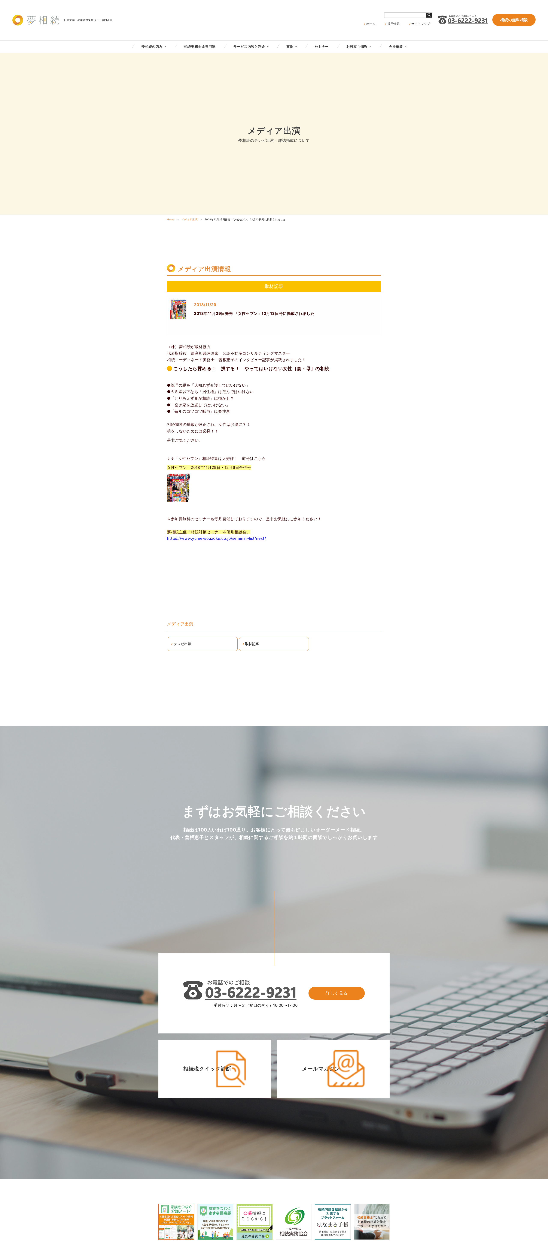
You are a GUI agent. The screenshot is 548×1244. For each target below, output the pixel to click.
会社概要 (396, 46)
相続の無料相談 (514, 20)
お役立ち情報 (357, 46)
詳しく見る (337, 993)
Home (170, 219)
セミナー (322, 46)
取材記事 (252, 644)
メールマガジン (321, 1069)
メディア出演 (190, 219)
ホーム (371, 23)
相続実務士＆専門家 (200, 46)
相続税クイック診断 (207, 1069)
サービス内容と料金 (249, 46)
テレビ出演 (183, 644)
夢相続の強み (152, 46)
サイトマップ (420, 23)
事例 (289, 46)
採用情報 (393, 23)
